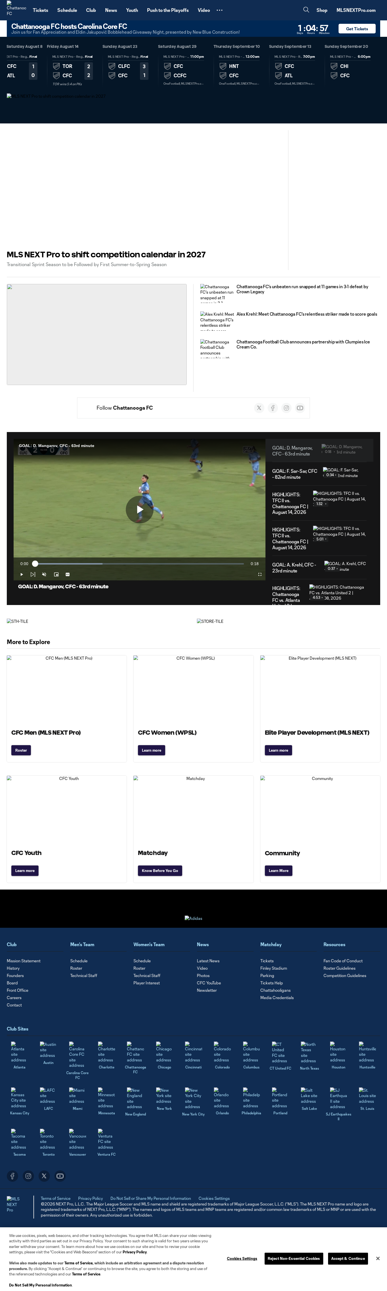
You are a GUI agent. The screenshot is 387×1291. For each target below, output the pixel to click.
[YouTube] (60, 1176)
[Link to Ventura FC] (106, 1139)
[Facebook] (273, 408)
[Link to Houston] (338, 1052)
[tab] (72, 70)
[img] (33, 574)
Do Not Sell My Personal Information (40, 1285)
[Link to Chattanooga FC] (135, 1052)
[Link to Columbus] (251, 1052)
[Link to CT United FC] (280, 1053)
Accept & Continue (348, 1258)
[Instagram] (286, 408)
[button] (219, 10)
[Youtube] (300, 408)
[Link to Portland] (280, 1098)
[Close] (378, 1258)
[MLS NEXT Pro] (15, 1207)
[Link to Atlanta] (19, 1052)
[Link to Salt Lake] (309, 1095)
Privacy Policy (135, 1252)
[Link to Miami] (77, 1095)
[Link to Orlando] (222, 1098)
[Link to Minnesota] (106, 1098)
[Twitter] (259, 408)
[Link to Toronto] (48, 1139)
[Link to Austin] (48, 1050)
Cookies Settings (214, 1198)
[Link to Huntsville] (367, 1052)
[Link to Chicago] (164, 1052)
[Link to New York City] (193, 1098)
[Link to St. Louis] (367, 1095)
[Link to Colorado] (222, 1052)
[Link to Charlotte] (106, 1052)
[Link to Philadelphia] (251, 1098)
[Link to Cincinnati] (193, 1052)
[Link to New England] (135, 1098)
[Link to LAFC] (48, 1095)
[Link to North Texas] (309, 1053)
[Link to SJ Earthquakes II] (338, 1098)
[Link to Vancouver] (77, 1139)
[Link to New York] (164, 1095)
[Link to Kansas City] (19, 1098)
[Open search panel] (306, 10)
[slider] (139, 564)
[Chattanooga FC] (16, 10)
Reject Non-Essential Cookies (294, 1258)
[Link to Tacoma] (19, 1139)
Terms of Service (78, 1263)
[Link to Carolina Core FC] (77, 1055)
